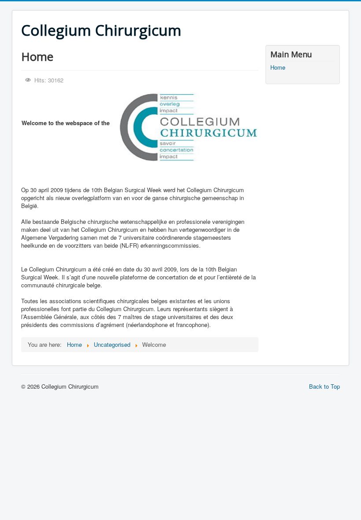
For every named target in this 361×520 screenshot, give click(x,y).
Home (277, 67)
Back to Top (324, 386)
